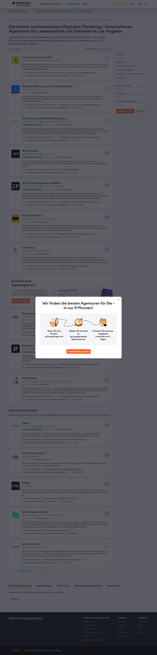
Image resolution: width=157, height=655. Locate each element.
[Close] (119, 299)
